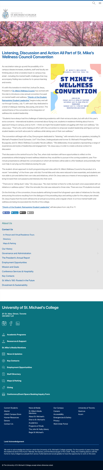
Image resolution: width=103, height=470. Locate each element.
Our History (7, 248)
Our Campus (59, 408)
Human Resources (11, 417)
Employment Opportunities (14, 262)
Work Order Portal (61, 424)
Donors (7, 421)
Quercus (81, 411)
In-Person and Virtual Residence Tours (18, 235)
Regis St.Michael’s (36, 432)
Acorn (80, 414)
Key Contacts (8, 276)
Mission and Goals (10, 267)
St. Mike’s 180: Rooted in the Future (18, 280)
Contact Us (7, 229)
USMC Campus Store (12, 414)
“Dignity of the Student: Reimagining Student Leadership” (26, 207)
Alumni (7, 411)
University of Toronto (86, 408)
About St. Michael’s (36, 416)
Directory (7, 239)
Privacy (56, 421)
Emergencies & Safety (62, 417)
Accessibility (59, 414)
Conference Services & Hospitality (18, 271)
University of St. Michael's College (30, 307)
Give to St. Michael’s (37, 420)
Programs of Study (36, 426)
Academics (33, 423)
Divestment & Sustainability (15, 285)
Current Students (11, 408)
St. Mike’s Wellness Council (23, 91)
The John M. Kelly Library (39, 429)
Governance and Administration (16, 253)
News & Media (34, 408)
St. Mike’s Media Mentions (14, 347)
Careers (57, 411)
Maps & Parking (9, 243)
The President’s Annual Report (16, 257)
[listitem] (4, 325)
